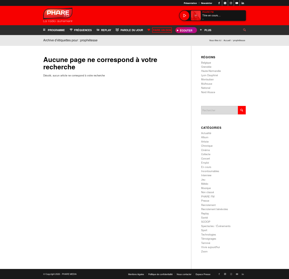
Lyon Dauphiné (209, 75)
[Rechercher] (241, 30)
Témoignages (208, 238)
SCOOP (205, 221)
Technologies (208, 234)
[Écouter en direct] (184, 15)
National (205, 88)
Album (204, 137)
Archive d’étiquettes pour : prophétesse (70, 40)
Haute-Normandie (211, 71)
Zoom (204, 251)
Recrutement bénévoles (214, 209)
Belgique (206, 62)
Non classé (207, 192)
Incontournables (210, 171)
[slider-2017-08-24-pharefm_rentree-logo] (57, 16)
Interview (206, 175)
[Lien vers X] (225, 3)
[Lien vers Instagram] (231, 3)
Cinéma (205, 150)
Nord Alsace (208, 92)
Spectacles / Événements (216, 226)
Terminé (205, 243)
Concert (205, 158)
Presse (205, 200)
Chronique (207, 145)
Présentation (190, 3)
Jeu (203, 179)
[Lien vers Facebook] (219, 3)
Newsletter (206, 3)
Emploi (205, 162)
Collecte (205, 154)
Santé (204, 217)
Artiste (205, 141)
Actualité (206, 133)
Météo (204, 183)
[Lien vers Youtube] (237, 3)
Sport (204, 230)
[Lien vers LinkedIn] (243, 3)
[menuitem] (190, 3)
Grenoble (206, 67)
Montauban (207, 79)
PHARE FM (207, 196)
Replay (205, 213)
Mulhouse (206, 83)
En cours (206, 167)
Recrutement (208, 205)
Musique (206, 188)
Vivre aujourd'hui (210, 247)
